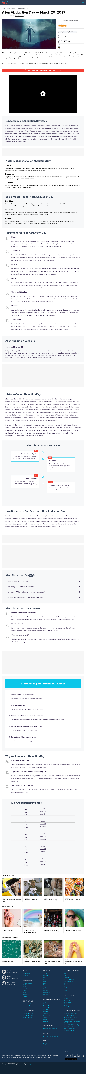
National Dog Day (69, 1030)
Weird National (72, 31)
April (44, 979)
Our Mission (26, 973)
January (45, 973)
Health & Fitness (68, 979)
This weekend (47, 1006)
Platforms (10, 63)
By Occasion (67, 1002)
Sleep (65, 987)
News (24, 992)
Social (16, 63)
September (46, 989)
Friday (45, 1019)
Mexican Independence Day (72, 1021)
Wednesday (46, 1015)
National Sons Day (69, 1019)
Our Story (25, 975)
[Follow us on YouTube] (66, 1055)
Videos (25, 996)
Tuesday (45, 1013)
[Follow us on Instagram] (75, 1055)
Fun (59, 31)
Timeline (37, 63)
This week (46, 1008)
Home (3, 8)
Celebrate (64, 63)
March (45, 977)
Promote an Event (28, 1004)
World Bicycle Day (69, 1028)
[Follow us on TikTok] (83, 1055)
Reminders (26, 994)
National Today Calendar (50, 1028)
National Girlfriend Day (70, 1013)
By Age (66, 998)
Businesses (44, 63)
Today (45, 1002)
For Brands (26, 987)
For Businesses (27, 983)
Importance (56, 63)
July (44, 985)
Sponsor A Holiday (28, 1015)
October (45, 991)
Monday (45, 1011)
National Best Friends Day (71, 1025)
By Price (66, 1004)
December (46, 994)
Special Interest (19, 16)
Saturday (45, 1021)
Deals (3, 63)
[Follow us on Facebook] (70, 1055)
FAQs (50, 63)
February (45, 975)
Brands (21, 63)
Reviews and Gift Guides (50, 1036)
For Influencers (27, 989)
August (45, 987)
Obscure (65, 31)
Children (66, 977)
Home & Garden (68, 981)
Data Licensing (27, 1017)
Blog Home (46, 1044)
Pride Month (67, 1023)
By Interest (67, 1000)
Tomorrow (46, 1004)
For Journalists (27, 985)
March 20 (43, 811)
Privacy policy (31, 1064)
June (44, 983)
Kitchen (66, 983)
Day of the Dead (69, 1015)
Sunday (45, 1009)
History (31, 63)
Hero (26, 63)
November (46, 992)
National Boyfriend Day (70, 1017)
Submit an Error (27, 1006)
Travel (65, 991)
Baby (65, 973)
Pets (65, 985)
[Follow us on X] (79, 1055)
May (44, 981)
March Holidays (11, 8)
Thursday (46, 1017)
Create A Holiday (28, 1013)
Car (65, 975)
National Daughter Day (70, 1027)
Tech (65, 989)
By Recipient (67, 1006)
